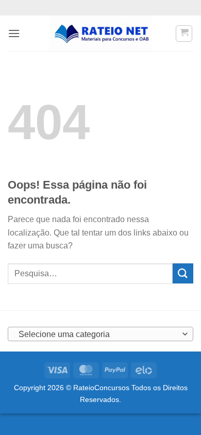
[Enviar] (183, 273)
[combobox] (100, 334)
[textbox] (97, 334)
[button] (14, 33)
